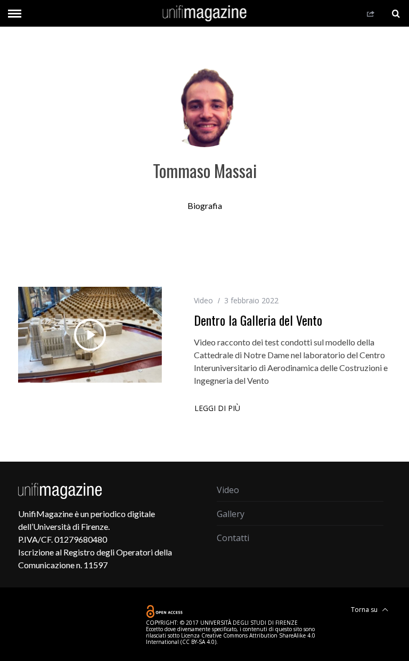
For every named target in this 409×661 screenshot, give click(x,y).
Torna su (365, 609)
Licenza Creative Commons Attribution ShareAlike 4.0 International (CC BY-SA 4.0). (230, 639)
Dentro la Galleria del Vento (258, 319)
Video (203, 300)
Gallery (230, 514)
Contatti (233, 538)
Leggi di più (217, 409)
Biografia (204, 205)
